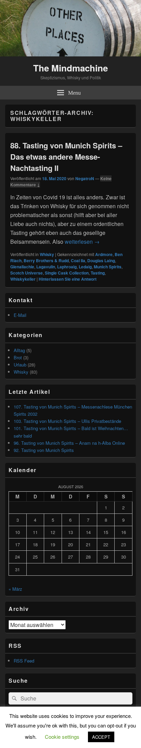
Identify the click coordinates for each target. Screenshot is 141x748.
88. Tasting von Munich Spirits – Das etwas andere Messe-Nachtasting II (66, 156)
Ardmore (104, 254)
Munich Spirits (107, 267)
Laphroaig (67, 267)
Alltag (19, 350)
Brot (18, 357)
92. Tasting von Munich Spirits (44, 450)
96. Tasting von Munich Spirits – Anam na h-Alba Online (69, 443)
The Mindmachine (70, 68)
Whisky (47, 254)
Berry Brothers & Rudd (46, 260)
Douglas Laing (101, 260)
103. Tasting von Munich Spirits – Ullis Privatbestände (67, 421)
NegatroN (84, 178)
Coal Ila (78, 260)
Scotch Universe (26, 273)
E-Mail (20, 315)
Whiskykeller (23, 279)
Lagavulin (45, 267)
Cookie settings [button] (62, 736)
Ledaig (85, 267)
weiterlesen (82, 241)
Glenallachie (22, 267)
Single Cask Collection (67, 273)
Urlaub (20, 364)
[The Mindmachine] (70, 54)
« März (15, 589)
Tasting (98, 273)
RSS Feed (24, 660)
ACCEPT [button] (101, 737)
